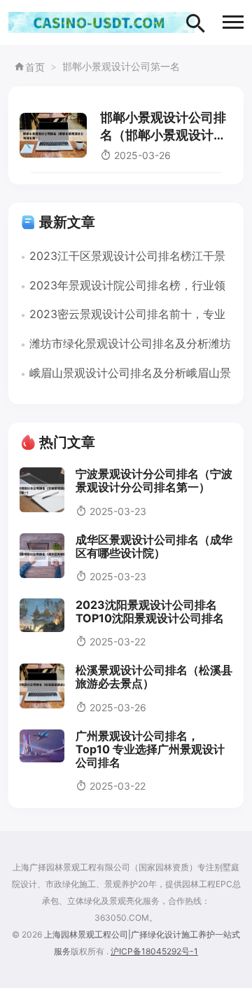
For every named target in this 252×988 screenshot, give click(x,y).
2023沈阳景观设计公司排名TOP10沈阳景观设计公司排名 (150, 611)
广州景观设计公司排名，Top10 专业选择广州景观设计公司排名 (150, 749)
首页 (35, 67)
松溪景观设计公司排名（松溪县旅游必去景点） (154, 676)
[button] (233, 22)
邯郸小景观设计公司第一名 (121, 66)
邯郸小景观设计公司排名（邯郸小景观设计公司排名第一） (163, 135)
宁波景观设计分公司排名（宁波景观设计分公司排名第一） (154, 480)
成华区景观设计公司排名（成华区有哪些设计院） (154, 546)
